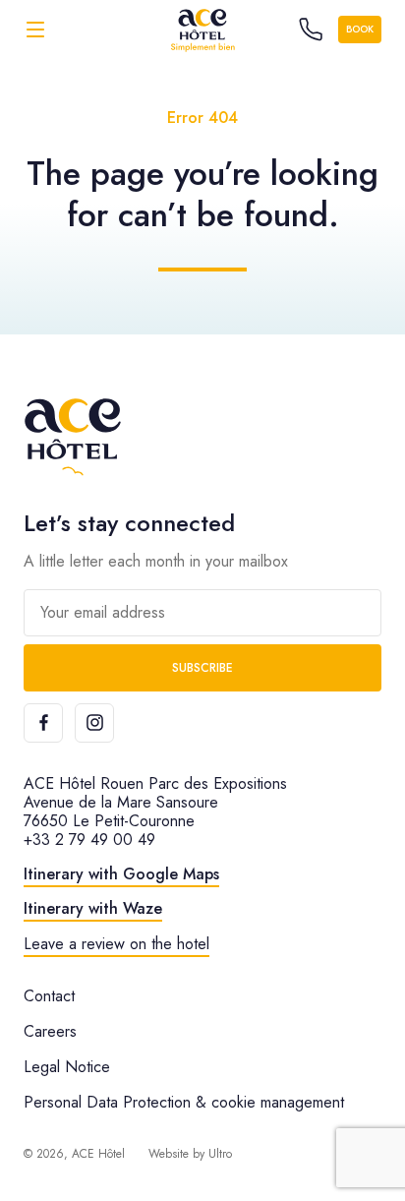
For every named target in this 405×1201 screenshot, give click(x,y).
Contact (49, 996)
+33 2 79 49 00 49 (89, 839)
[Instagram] (94, 723)
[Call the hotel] (310, 29)
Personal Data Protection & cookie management (184, 1102)
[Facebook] (43, 723)
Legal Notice (67, 1066)
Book (360, 29)
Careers (50, 1031)
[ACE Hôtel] (202, 29)
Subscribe (202, 668)
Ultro (220, 1154)
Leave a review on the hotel (116, 943)
